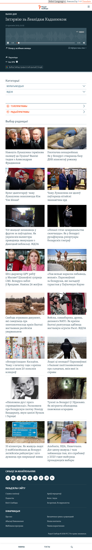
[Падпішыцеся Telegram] (46, 478)
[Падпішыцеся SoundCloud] (35, 478)
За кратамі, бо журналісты (58, 503)
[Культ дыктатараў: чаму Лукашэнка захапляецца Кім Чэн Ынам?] (25, 179)
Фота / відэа (52, 498)
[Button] (12, 58)
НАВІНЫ (21, 547)
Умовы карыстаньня (55, 526)
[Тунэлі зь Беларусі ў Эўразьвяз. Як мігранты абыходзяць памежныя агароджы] (66, 388)
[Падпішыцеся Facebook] (13, 478)
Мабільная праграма (14, 526)
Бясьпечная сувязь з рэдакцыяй (60, 517)
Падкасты (10, 498)
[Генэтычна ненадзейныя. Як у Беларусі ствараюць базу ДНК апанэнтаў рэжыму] (66, 138)
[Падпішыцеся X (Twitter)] (19, 478)
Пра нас (9, 517)
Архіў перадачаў (54, 494)
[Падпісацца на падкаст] (30, 478)
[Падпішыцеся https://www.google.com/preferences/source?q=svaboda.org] (8, 478)
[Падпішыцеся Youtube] (24, 478)
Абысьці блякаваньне (15, 521)
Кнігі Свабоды (12, 503)
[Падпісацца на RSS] (52, 478)
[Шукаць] (71, 547)
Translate (86, 2)
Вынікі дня (11, 14)
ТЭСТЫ (47, 547)
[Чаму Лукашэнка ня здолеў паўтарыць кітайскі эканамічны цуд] (66, 179)
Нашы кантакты (54, 521)
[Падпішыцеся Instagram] (41, 478)
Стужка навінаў (12, 494)
